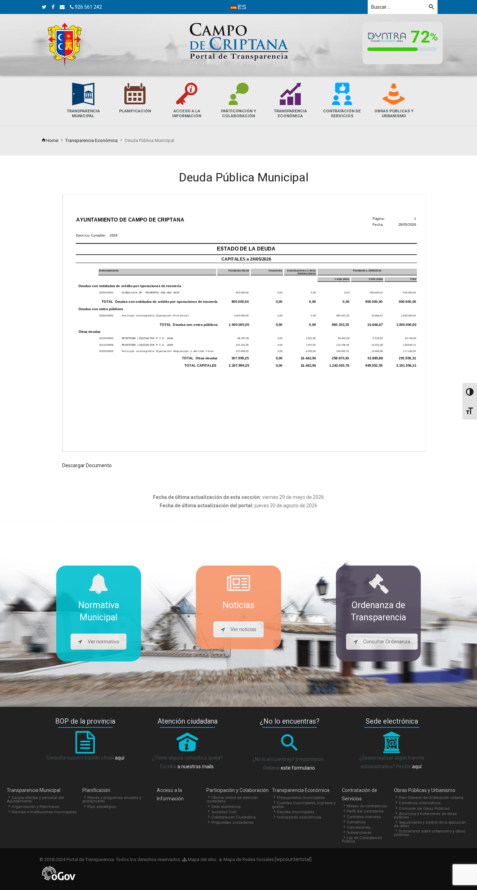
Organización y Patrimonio (35, 807)
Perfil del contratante (365, 811)
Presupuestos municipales (301, 797)
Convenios (356, 822)
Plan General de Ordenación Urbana (431, 797)
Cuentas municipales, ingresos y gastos (304, 805)
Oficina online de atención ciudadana (232, 799)
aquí (119, 758)
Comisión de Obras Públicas (424, 808)
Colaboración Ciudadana (233, 817)
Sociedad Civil (223, 812)
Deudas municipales (295, 812)
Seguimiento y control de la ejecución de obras (430, 824)
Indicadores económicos (299, 817)
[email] (62, 7)
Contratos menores (364, 817)
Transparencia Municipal (33, 790)
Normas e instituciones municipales (44, 812)
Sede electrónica (226, 807)
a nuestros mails (195, 766)
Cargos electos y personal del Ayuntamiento (35, 799)
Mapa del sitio (202, 859)
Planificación (96, 790)
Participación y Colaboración (237, 790)
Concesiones (358, 827)
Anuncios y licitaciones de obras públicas (425, 816)
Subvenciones (359, 832)
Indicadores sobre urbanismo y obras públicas (429, 833)
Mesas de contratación (367, 806)
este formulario (298, 768)
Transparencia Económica (91, 140)
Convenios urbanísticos (420, 803)
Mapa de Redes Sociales (248, 859)
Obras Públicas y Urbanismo (424, 790)
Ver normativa (103, 641)
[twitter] (44, 7)
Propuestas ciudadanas (232, 822)
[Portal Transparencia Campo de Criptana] (64, 44)
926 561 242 (88, 7)
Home (52, 140)
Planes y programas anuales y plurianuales (111, 799)
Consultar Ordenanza (386, 641)
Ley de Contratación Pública (362, 840)
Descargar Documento (87, 465)
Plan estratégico (101, 807)
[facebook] (53, 7)
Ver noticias (243, 629)
